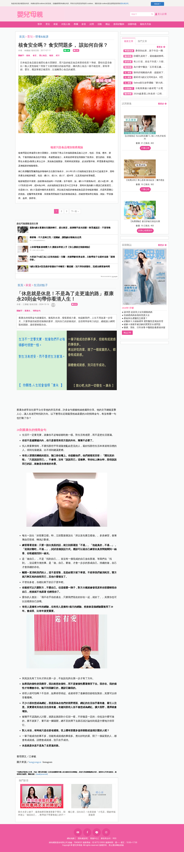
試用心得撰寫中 (145, 230)
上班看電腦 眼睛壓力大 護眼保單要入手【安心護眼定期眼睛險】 (60, 247)
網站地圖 (70, 838)
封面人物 (65, 24)
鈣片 (58, 55)
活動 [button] (100, 24)
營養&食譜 (41, 36)
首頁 (22, 36)
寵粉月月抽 (145, 24)
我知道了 (157, 4)
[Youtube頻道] (78, 832)
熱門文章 (142, 41)
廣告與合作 (105, 838)
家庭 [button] (55, 24)
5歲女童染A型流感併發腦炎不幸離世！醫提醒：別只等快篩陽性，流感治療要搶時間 (70, 266)
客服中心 (94, 838)
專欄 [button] (76, 24)
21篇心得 (145, 148)
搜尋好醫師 (118, 24)
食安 (35, 55)
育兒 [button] (48, 24)
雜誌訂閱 (127, 333)
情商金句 (37, 311)
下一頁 (75, 211)
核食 (28, 55)
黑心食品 (43, 55)
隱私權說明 (124, 3)
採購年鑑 (132, 24)
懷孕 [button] (40, 24)
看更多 (160, 47)
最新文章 (128, 41)
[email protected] (42, 774)
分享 (53, 305)
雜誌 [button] (107, 24)
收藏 (76, 50)
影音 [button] (84, 24)
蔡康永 (27, 311)
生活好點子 (41, 285)
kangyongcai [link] (35, 762)
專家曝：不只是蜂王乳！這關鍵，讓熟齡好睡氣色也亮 (55, 237)
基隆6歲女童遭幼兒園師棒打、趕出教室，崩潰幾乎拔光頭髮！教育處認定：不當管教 (70, 227)
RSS (114, 838)
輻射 (51, 55)
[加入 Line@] (97, 832)
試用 (92, 24)
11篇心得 (145, 189)
